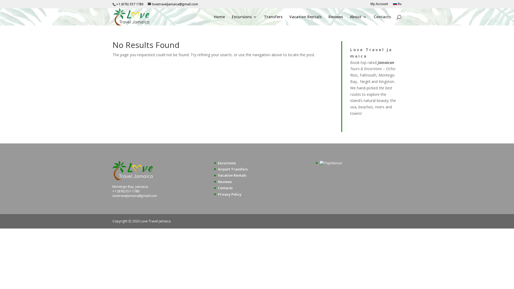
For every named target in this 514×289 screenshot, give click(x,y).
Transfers (273, 17)
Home (219, 17)
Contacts (382, 17)
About (355, 17)
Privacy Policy (229, 194)
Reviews (335, 17)
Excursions (242, 17)
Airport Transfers (233, 169)
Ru (399, 4)
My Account (379, 4)
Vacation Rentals (305, 17)
